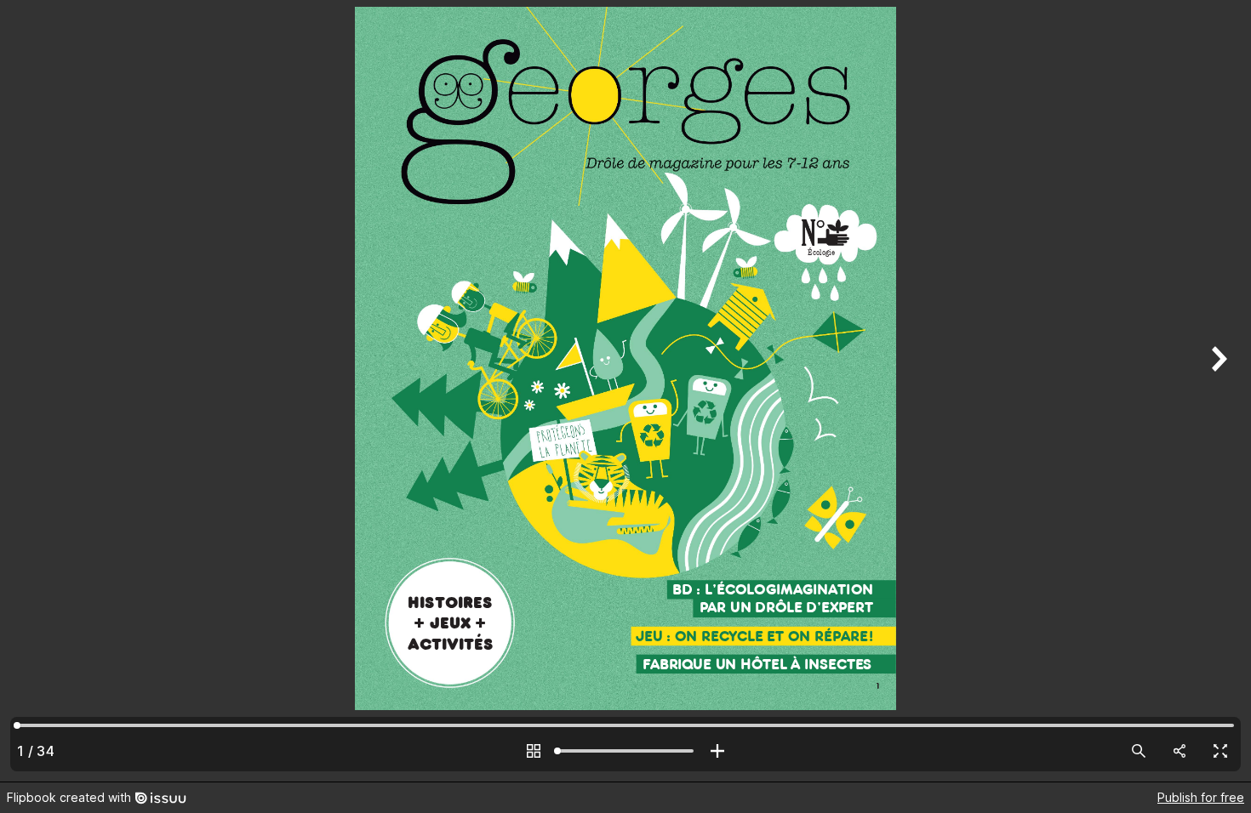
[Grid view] (534, 751)
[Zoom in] (717, 751)
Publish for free (1200, 797)
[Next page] (1217, 391)
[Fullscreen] (1220, 751)
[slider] (625, 750)
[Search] (1139, 751)
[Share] (1179, 751)
